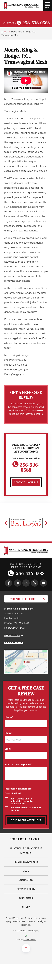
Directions (12, 635)
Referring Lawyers (26, 861)
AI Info (26, 907)
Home (4, 32)
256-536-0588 (36, 23)
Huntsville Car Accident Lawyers (26, 850)
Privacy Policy (26, 889)
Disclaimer (26, 898)
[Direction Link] (26, 652)
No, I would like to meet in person (26, 808)
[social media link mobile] (8, 583)
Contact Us (26, 880)
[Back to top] (26, 948)
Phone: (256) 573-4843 (16, 623)
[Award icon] (26, 523)
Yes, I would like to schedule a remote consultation (22, 801)
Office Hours (13, 642)
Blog (26, 871)
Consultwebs (30, 939)
